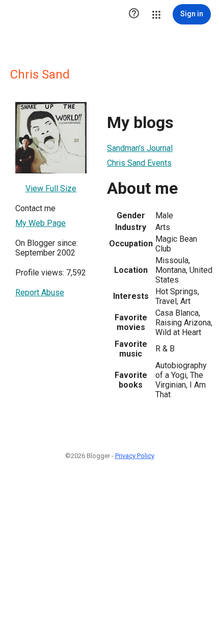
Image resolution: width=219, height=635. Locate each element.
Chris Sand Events (139, 163)
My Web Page (40, 223)
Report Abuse (39, 292)
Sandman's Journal (140, 148)
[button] (134, 14)
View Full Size (50, 188)
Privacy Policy (134, 456)
